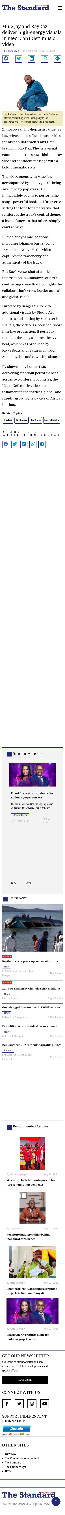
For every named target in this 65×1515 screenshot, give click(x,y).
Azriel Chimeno (21, 821)
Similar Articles (27, 753)
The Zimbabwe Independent (22, 1458)
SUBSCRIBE (25, 1380)
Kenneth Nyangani (14, 1036)
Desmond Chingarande (16, 1017)
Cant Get (36, 420)
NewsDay (10, 1454)
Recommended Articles (31, 1126)
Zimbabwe (21, 420)
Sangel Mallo (51, 420)
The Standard (13, 1462)
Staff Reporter (12, 998)
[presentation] (13, 884)
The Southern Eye (15, 1467)
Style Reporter (17, 1229)
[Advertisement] (32, 603)
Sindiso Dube (32, 51)
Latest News (17, 898)
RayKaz (8, 420)
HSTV (8, 1471)
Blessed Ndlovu (12, 1055)
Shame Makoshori (14, 971)
